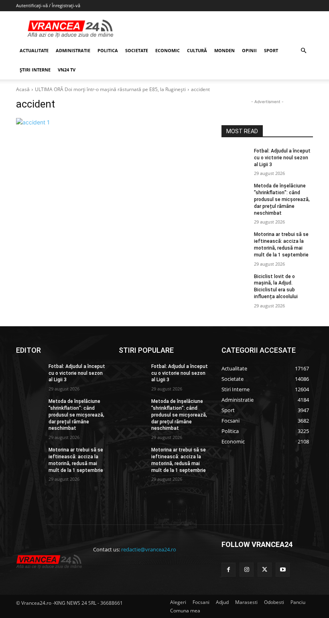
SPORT (271, 50)
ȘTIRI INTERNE (35, 70)
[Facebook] (228, 570)
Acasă (23, 89)
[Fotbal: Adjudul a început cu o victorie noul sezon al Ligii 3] (235, 157)
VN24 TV (66, 70)
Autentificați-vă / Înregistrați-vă (48, 5)
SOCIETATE (136, 50)
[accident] (113, 122)
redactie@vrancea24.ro (148, 549)
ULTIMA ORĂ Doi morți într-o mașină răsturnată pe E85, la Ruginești (110, 89)
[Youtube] (283, 570)
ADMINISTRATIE (73, 50)
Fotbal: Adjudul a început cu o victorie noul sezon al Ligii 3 (282, 157)
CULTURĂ (197, 50)
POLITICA (107, 50)
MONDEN (224, 50)
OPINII (249, 50)
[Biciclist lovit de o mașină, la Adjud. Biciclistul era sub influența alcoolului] (235, 283)
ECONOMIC (167, 50)
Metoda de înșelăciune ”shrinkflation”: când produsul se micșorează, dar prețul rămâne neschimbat (282, 199)
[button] (303, 51)
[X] (265, 570)
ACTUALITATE (34, 50)
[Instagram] (247, 570)
